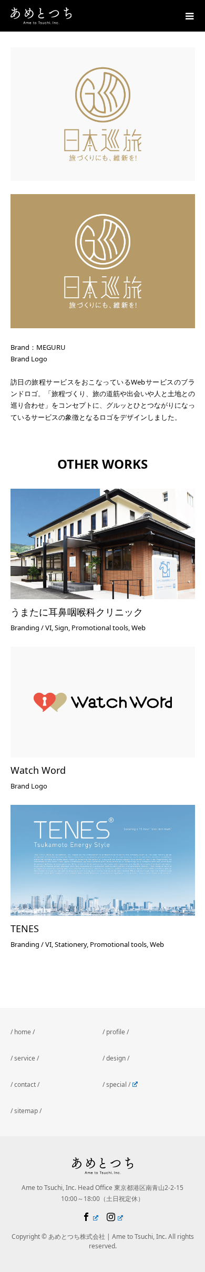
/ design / (115, 1058)
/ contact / (25, 1084)
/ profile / (115, 1031)
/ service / (25, 1058)
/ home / (23, 1031)
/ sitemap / (26, 1110)
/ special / (116, 1084)
